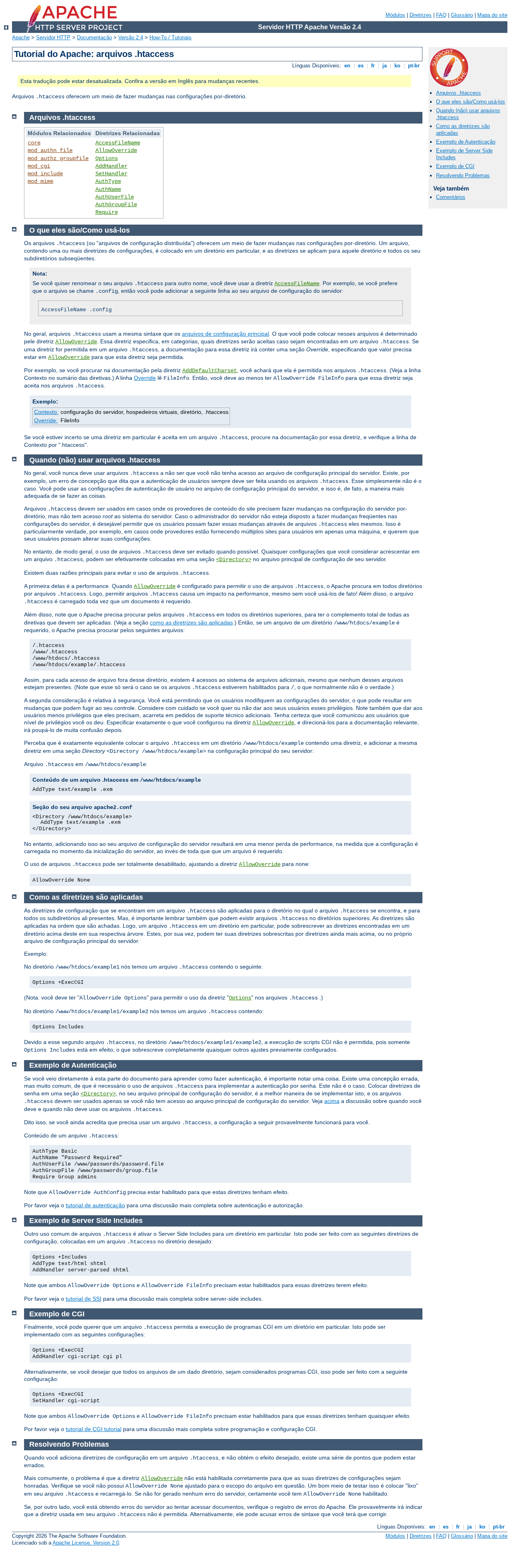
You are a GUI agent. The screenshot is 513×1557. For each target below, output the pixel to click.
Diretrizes (421, 15)
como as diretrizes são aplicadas (191, 622)
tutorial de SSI (83, 1298)
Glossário (462, 15)
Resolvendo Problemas (463, 175)
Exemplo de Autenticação (465, 142)
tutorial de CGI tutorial (93, 1429)
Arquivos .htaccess (458, 93)
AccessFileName (117, 143)
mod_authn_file (50, 150)
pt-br (413, 66)
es (360, 66)
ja (384, 66)
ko (397, 66)
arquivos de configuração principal (225, 333)
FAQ (441, 15)
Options (106, 158)
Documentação (94, 37)
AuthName (108, 189)
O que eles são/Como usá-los (470, 102)
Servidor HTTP (53, 37)
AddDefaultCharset (209, 370)
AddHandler (111, 166)
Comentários (450, 197)
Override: (46, 420)
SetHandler (111, 173)
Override (145, 378)
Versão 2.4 (130, 37)
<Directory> (233, 559)
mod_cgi (39, 166)
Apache (21, 37)
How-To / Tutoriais (170, 37)
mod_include (45, 173)
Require (106, 212)
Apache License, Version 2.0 (86, 1543)
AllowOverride (116, 150)
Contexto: (46, 412)
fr (373, 66)
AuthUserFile (114, 197)
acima (331, 1101)
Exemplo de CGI (455, 166)
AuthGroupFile (116, 204)
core (34, 143)
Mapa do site (492, 15)
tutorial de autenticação (95, 1205)
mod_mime (40, 181)
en (347, 66)
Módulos (395, 15)
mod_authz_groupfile (58, 158)
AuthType (108, 181)
